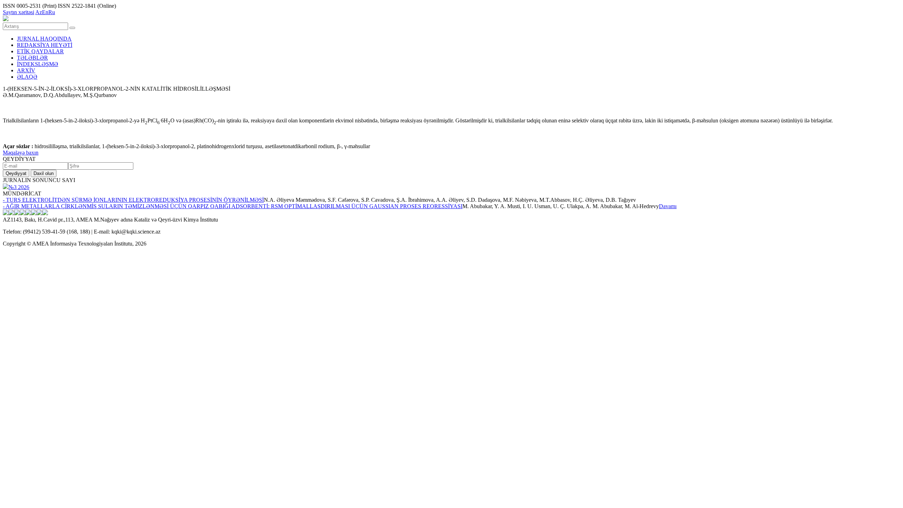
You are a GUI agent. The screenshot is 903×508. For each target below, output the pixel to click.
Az (38, 12)
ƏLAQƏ (27, 77)
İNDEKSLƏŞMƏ (37, 64)
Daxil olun (44, 173)
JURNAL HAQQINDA (44, 39)
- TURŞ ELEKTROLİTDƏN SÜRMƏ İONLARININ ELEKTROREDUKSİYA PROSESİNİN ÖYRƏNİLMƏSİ (133, 200)
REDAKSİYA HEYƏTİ (44, 45)
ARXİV (26, 70)
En (45, 12)
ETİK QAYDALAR (40, 51)
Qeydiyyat (16, 173)
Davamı (668, 206)
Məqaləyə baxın (20, 153)
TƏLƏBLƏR (32, 58)
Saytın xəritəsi (18, 12)
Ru (51, 12)
